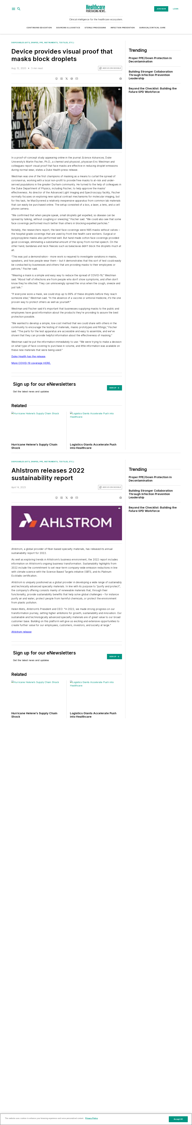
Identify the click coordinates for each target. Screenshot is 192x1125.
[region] (96, 1119)
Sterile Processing (95, 28)
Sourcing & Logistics (68, 28)
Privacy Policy (91, 1118)
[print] (120, 78)
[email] (76, 78)
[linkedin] (61, 78)
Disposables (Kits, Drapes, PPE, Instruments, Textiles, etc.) (42, 42)
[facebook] (56, 78)
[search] (19, 9)
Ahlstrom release (21, 631)
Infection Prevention (123, 28)
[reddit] (71, 78)
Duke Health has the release (28, 356)
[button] (13, 9)
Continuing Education (39, 28)
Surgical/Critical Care (152, 28)
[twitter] (66, 78)
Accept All (178, 1119)
